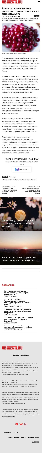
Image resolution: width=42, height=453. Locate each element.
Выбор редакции (9, 306)
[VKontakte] (21, 424)
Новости (36, 16)
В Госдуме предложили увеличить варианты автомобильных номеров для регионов (17, 311)
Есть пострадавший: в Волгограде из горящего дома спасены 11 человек (18, 327)
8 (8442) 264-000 (23, 386)
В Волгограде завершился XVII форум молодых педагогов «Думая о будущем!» (18, 319)
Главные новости (10, 329)
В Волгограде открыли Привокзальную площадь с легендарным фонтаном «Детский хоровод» (17, 301)
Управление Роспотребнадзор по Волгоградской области (19, 179)
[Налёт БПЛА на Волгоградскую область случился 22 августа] (21, 248)
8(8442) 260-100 (13, 382)
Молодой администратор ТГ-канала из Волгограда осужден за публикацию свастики (31, 191)
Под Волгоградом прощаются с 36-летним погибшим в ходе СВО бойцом (9, 191)
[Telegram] (16, 424)
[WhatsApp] (25, 424)
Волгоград (12, 177)
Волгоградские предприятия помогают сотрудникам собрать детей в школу (16, 292)
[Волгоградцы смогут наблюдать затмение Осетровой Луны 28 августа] (21, 214)
